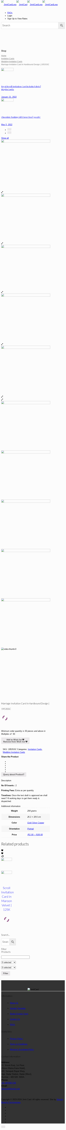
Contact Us (15, 1019)
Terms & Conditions (18, 1044)
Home (3, 56)
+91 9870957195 (8, 1083)
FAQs (9, 13)
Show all (5, 138)
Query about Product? (13, 774)
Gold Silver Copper (35, 823)
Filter (5, 973)
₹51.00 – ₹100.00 (35, 835)
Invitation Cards (7, 59)
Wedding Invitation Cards (11, 61)
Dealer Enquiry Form (19, 1014)
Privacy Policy (16, 1039)
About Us (14, 1003)
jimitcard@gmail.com (10, 1089)
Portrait (30, 829)
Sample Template (17, 1008)
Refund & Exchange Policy (22, 1049)
